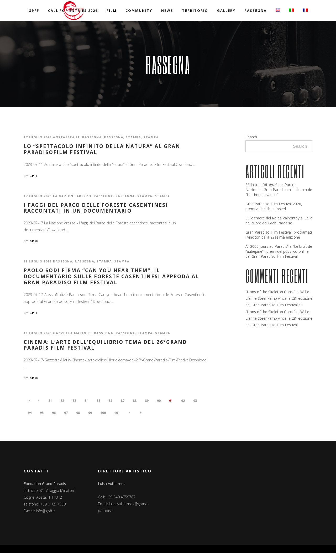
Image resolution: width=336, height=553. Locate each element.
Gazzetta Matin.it (72, 333)
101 (117, 412)
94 (30, 412)
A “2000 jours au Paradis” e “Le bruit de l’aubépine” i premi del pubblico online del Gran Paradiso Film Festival (278, 251)
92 (183, 400)
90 (159, 400)
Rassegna (92, 137)
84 (86, 400)
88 (134, 400)
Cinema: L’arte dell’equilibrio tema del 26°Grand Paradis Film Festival (105, 345)
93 (195, 400)
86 (110, 400)
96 (54, 412)
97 (66, 412)
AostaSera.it (66, 137)
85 (98, 400)
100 (103, 412)
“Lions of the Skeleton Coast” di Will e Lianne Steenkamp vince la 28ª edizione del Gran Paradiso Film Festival (278, 298)
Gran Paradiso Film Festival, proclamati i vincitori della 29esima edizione (278, 235)
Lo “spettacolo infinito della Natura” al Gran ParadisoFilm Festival (102, 149)
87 (122, 400)
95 (42, 412)
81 (50, 400)
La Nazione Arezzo (72, 196)
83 (74, 400)
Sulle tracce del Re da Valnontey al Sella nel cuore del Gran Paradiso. (278, 220)
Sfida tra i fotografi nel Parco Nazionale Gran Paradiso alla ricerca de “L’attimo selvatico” (278, 189)
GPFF (33, 176)
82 (62, 400)
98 (78, 412)
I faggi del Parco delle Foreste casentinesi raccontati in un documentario (96, 208)
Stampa (133, 137)
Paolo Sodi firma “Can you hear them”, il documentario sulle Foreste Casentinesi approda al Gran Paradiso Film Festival (111, 276)
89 (147, 400)
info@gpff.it (45, 510)
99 (90, 412)
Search (251, 136)
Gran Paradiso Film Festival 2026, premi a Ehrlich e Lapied (273, 206)
